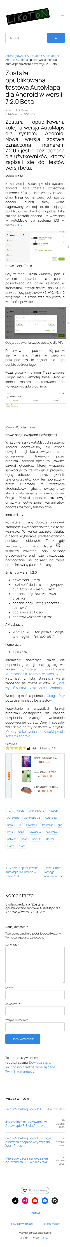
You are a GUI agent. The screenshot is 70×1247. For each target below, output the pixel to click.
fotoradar (47, 825)
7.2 (9, 810)
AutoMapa (33, 56)
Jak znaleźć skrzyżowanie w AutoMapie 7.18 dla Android (26, 1123)
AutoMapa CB (32, 817)
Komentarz (12, 944)
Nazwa (10, 988)
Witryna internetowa (16, 1020)
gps (60, 825)
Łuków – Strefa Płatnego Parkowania (52, 872)
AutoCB (53, 810)
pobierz (11, 839)
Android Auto (36, 810)
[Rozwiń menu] (62, 16)
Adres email (12, 1004)
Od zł (46, 761)
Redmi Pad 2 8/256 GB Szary (46, 758)
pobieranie (52, 832)
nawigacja (35, 832)
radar (24, 839)
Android (20, 810)
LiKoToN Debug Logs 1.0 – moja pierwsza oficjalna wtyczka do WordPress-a (28, 1141)
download (31, 825)
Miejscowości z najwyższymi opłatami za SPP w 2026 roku (26, 1160)
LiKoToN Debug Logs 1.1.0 (23, 1109)
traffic (10, 846)
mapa (21, 832)
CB (19, 825)
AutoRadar (51, 817)
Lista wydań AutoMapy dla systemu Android (35, 685)
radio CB (36, 839)
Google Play (56, 695)
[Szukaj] (56, 38)
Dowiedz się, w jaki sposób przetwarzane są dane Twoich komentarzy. (30, 1067)
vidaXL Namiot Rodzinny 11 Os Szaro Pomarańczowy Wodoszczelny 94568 (46, 787)
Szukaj (50, 839)
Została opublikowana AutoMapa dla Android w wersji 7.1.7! (35, 671)
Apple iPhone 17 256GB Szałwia (46, 772)
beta (10, 825)
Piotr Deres (22, 110)
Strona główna (14, 56)
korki (10, 832)
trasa (22, 846)
